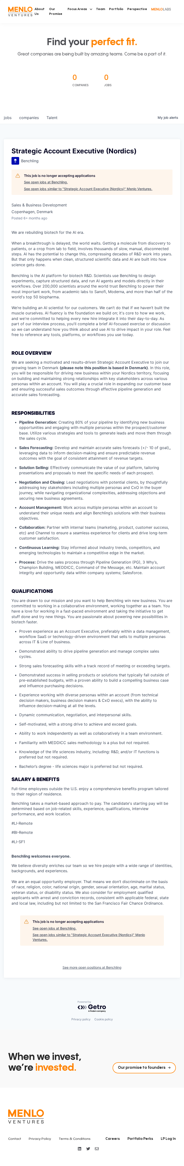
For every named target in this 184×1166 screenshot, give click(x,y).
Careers (112, 1139)
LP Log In (168, 1139)
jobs (8, 117)
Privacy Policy (40, 1139)
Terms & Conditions (75, 1139)
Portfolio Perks (140, 1139)
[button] (80, 9)
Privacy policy (81, 1019)
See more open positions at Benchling (92, 967)
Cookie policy (103, 1019)
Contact (14, 1139)
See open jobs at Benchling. (46, 182)
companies (29, 117)
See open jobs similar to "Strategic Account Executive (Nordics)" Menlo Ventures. (88, 189)
